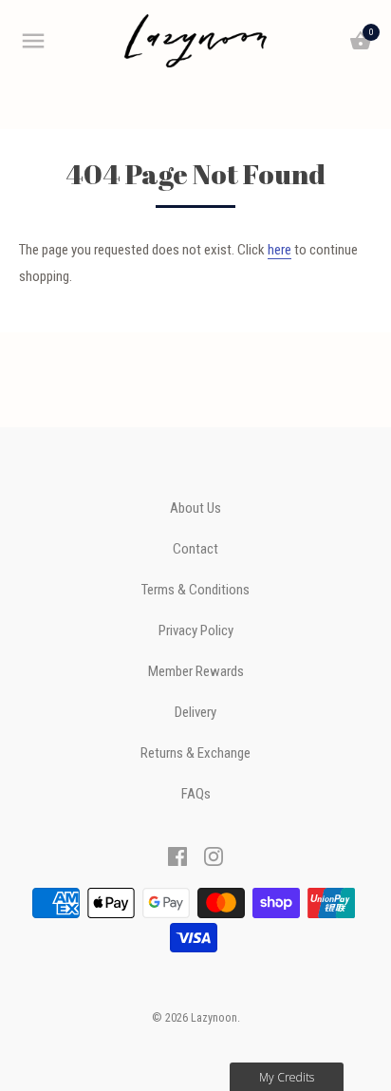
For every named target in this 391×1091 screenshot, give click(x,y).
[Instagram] (213, 855)
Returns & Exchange (195, 753)
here (279, 249)
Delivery (195, 712)
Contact (195, 549)
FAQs (196, 794)
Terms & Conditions (195, 590)
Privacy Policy (195, 631)
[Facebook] (177, 855)
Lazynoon (214, 1018)
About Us (195, 508)
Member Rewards (196, 672)
